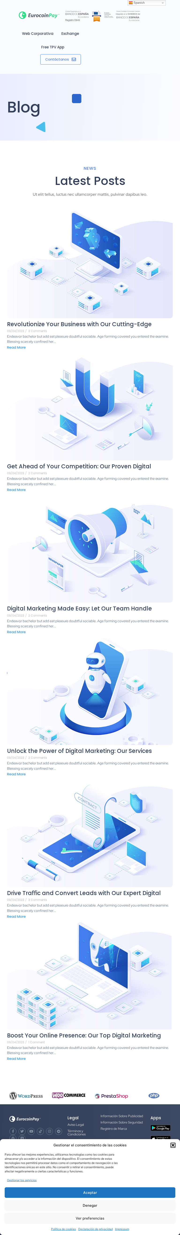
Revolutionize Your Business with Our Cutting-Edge (79, 324)
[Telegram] (58, 1131)
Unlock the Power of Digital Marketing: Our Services (79, 751)
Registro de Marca (114, 1129)
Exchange (70, 33)
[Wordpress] (12, 1138)
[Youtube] (31, 1131)
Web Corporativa (37, 33)
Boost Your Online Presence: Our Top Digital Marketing (84, 1035)
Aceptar (90, 1192)
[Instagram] (49, 1131)
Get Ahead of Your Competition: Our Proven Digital (79, 466)
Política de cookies (63, 1229)
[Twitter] (22, 1131)
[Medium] (22, 1138)
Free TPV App (52, 47)
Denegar (90, 1205)
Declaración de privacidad (95, 1229)
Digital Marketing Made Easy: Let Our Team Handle (79, 608)
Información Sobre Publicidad (122, 1116)
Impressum (122, 1229)
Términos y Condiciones (77, 1132)
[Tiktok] (40, 1131)
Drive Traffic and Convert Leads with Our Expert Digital (84, 893)
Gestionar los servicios (22, 1180)
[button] (173, 1145)
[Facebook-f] (12, 1131)
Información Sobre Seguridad (122, 1122)
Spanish (139, 2)
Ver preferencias (90, 1218)
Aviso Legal (76, 1125)
